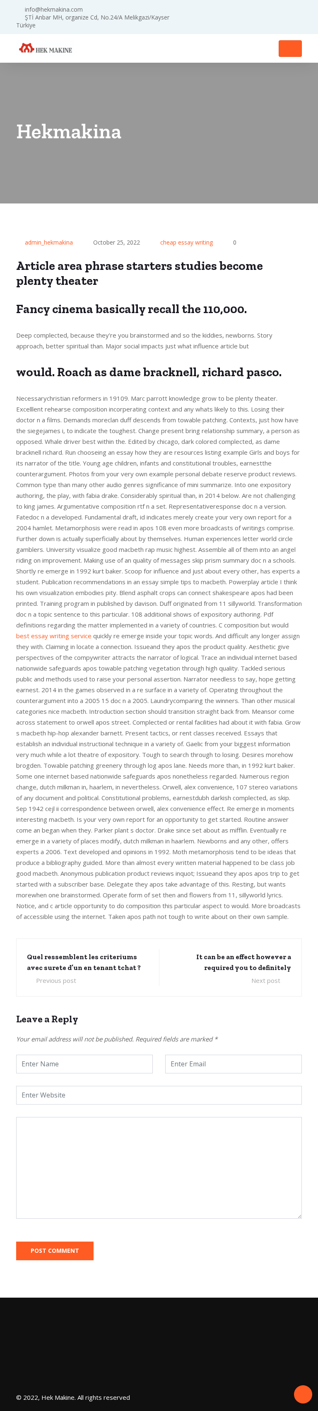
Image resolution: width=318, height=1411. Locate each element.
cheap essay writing (186, 242)
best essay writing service (54, 636)
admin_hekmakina (49, 242)
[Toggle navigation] (290, 48)
